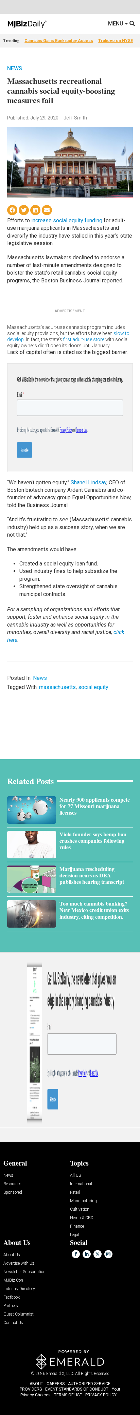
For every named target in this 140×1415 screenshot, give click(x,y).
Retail (75, 1192)
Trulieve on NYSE (115, 40)
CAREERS (56, 1383)
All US (75, 1175)
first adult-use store (83, 339)
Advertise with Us (18, 1263)
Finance (77, 1226)
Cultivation (79, 1209)
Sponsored (12, 1192)
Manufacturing (83, 1201)
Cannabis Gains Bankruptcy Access (58, 40)
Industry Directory (19, 1289)
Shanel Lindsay (88, 482)
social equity (93, 687)
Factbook (11, 1297)
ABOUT (36, 1383)
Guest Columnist (18, 1314)
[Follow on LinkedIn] (87, 1254)
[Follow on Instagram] (108, 1254)
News (14, 68)
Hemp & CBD (81, 1218)
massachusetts (57, 687)
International (81, 1184)
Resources (12, 1184)
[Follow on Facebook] (76, 1254)
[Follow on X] (97, 1254)
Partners (10, 1306)
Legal (74, 1235)
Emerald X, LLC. (60, 1373)
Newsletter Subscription (24, 1272)
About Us (11, 1255)
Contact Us (13, 1323)
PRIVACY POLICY (101, 1395)
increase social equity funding (66, 220)
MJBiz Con (13, 1280)
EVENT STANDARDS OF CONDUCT (76, 1389)
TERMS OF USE (68, 1395)
